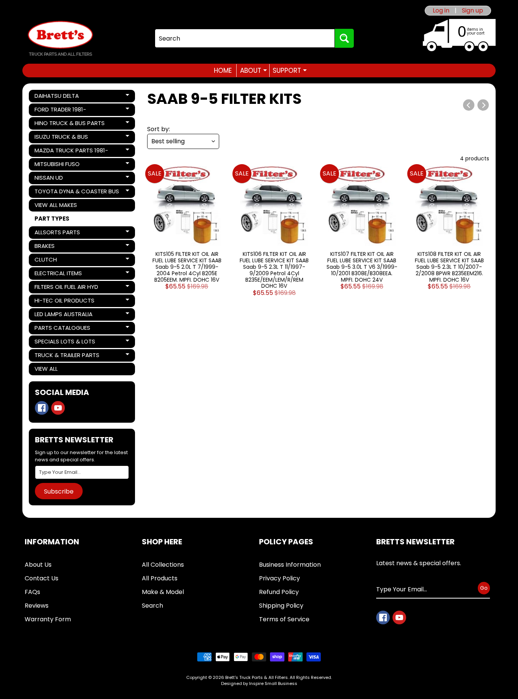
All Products (159, 578)
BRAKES (60, 247)
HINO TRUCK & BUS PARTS (69, 124)
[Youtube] (58, 408)
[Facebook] (42, 408)
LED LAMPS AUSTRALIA (63, 315)
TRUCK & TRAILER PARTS (66, 356)
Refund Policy (279, 592)
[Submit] (344, 38)
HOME (223, 70)
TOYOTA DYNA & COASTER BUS (76, 192)
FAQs (32, 592)
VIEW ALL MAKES (56, 205)
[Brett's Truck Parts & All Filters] (60, 38)
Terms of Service (284, 619)
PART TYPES (52, 219)
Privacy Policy (279, 578)
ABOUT (253, 70)
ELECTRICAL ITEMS (60, 274)
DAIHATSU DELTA (60, 97)
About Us (38, 564)
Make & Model (163, 592)
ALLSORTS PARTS (60, 233)
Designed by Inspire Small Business (259, 683)
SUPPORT (290, 70)
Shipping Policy (281, 605)
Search (152, 605)
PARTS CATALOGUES (62, 329)
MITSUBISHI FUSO (60, 165)
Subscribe (59, 491)
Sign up (472, 11)
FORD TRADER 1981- (60, 110)
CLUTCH (60, 260)
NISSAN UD (60, 179)
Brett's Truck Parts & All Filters (256, 677)
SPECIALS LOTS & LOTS (64, 342)
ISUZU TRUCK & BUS (61, 138)
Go (484, 588)
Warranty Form (48, 619)
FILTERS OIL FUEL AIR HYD (66, 288)
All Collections (163, 564)
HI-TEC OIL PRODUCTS (64, 301)
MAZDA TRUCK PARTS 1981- (71, 151)
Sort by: (158, 129)
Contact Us (41, 578)
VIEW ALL (46, 369)
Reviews (37, 605)
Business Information (290, 564)
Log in (441, 11)
